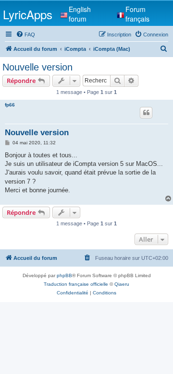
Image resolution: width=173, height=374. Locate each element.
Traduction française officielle (76, 284)
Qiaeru (121, 284)
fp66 (10, 104)
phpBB (64, 275)
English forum (80, 13)
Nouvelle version (37, 67)
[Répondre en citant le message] (146, 112)
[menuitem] (25, 34)
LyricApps (27, 14)
